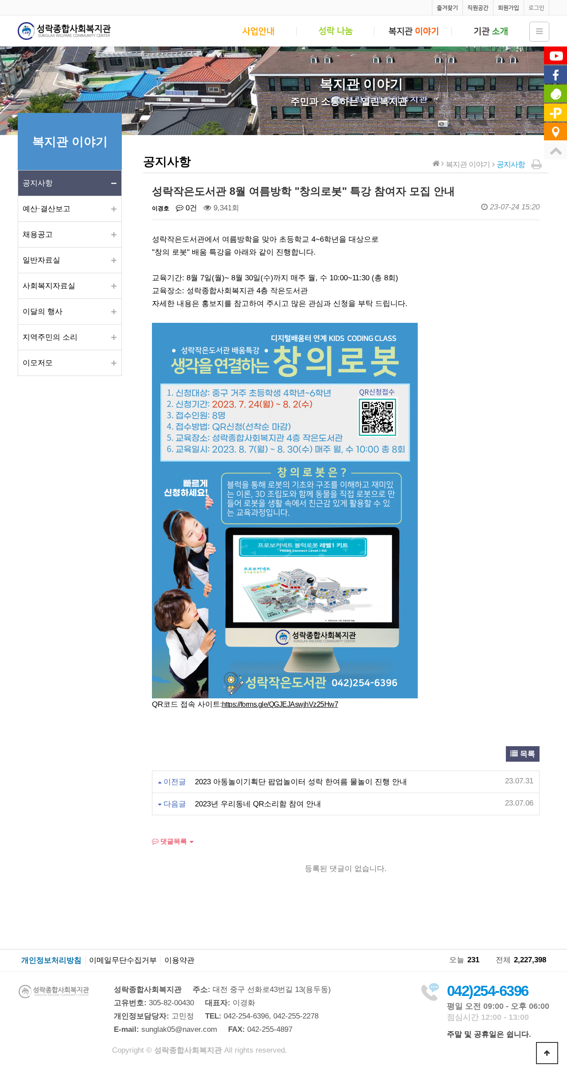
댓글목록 (173, 841)
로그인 (536, 7)
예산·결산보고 (46, 209)
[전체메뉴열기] (539, 32)
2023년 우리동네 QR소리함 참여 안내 (258, 804)
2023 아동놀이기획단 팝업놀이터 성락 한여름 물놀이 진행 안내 (301, 782)
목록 (526, 754)
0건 (190, 208)
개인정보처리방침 (51, 961)
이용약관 (179, 961)
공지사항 (38, 183)
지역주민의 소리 (50, 337)
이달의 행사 (42, 311)
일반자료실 (41, 260)
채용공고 (38, 234)
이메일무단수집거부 (123, 961)
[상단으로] (547, 1053)
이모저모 (38, 363)
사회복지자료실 (49, 286)
